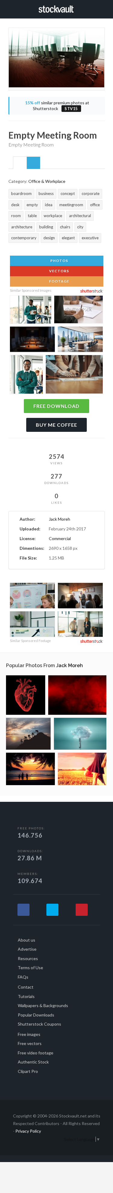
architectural (80, 215)
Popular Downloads (36, 1014)
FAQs (23, 977)
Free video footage (35, 1052)
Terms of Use (30, 967)
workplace (53, 215)
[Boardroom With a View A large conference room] (80, 340)
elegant (68, 237)
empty (32, 204)
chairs (65, 226)
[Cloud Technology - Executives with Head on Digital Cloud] (80, 734)
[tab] (20, 162)
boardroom (21, 193)
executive (90, 237)
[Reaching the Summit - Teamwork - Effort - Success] (28, 734)
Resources (28, 958)
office (95, 204)
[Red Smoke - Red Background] (77, 695)
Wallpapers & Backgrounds (43, 1005)
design (49, 237)
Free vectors (30, 1043)
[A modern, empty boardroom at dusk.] (32, 340)
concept (68, 193)
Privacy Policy (28, 1131)
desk (15, 204)
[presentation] (20, 163)
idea (48, 204)
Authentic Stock (33, 1061)
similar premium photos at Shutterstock (57, 105)
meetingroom (71, 204)
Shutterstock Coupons (39, 1024)
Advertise (27, 949)
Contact (25, 987)
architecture (21, 226)
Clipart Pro (28, 1071)
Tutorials (26, 996)
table (32, 215)
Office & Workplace (46, 181)
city (80, 226)
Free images (29, 1034)
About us (26, 940)
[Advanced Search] (103, 8)
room (16, 215)
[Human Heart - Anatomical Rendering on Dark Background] (25, 695)
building (46, 226)
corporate (90, 193)
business (46, 193)
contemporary (23, 237)
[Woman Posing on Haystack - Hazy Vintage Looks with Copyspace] (82, 769)
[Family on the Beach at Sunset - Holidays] (30, 769)
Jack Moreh (59, 519)
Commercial (60, 538)
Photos (58, 260)
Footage (58, 281)
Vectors (58, 271)
